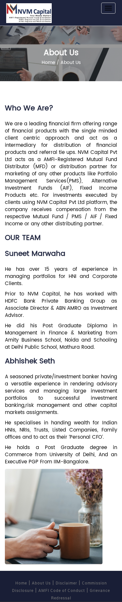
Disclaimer (66, 582)
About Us (41, 582)
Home (48, 62)
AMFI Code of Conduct (61, 590)
